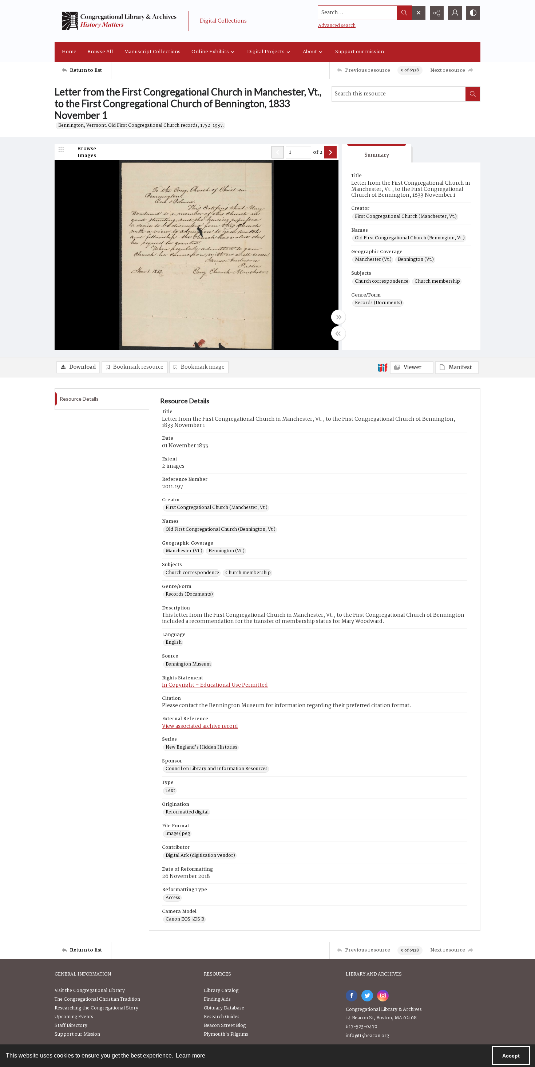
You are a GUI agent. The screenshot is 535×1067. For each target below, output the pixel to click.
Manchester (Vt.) (373, 259)
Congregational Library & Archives (384, 1009)
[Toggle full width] (338, 317)
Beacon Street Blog (225, 1025)
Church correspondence (381, 281)
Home (69, 52)
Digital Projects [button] (266, 52)
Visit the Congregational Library (90, 991)
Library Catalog (221, 991)
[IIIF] (382, 367)
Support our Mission (77, 1034)
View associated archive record (200, 726)
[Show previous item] (278, 152)
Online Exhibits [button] (210, 52)
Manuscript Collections (152, 52)
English (174, 642)
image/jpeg (178, 833)
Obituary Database (224, 1008)
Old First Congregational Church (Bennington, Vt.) (410, 238)
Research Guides (221, 1017)
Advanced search (337, 26)
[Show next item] (330, 152)
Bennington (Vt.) (416, 259)
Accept (511, 1056)
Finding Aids (217, 999)
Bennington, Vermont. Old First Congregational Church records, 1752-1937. (141, 125)
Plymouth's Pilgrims (226, 1034)
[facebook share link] (351, 995)
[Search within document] (472, 94)
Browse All (100, 52)
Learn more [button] (190, 1055)
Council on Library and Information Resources (217, 769)
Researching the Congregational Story (96, 1008)
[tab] (376, 153)
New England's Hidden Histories (201, 747)
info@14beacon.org (367, 1036)
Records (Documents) (378, 303)
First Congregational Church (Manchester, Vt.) (406, 216)
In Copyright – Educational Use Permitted (215, 685)
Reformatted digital (187, 812)
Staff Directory (71, 1025)
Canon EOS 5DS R (185, 919)
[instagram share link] (383, 995)
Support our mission (359, 52)
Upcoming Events (74, 1017)
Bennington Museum (188, 664)
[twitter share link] (367, 995)
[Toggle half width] (338, 333)
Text (170, 791)
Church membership (437, 281)
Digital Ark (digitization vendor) (200, 855)
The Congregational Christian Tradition (97, 999)
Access (173, 898)
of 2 (317, 152)
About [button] (310, 52)
